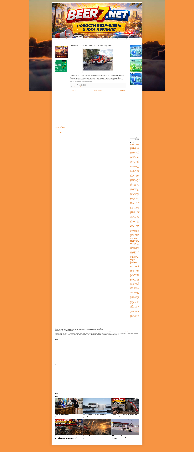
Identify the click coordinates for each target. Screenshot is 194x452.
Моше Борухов (133, 230)
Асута (138, 167)
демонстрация (133, 184)
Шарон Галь (132, 297)
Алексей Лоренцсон (134, 157)
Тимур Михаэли (133, 287)
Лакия (131, 208)
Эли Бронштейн (133, 303)
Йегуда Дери (132, 198)
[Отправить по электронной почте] (79, 85)
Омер (136, 247)
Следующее (73, 90)
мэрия (131, 233)
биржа (131, 171)
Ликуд (135, 217)
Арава (138, 162)
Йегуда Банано (136, 197)
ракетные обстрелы (134, 267)
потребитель (133, 257)
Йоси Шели (132, 199)
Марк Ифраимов (136, 218)
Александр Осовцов (134, 156)
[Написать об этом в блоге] (81, 85)
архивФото (132, 165)
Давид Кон (137, 180)
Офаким (135, 248)
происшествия (86, 86)
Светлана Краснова (134, 275)
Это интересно (134, 310)
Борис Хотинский (134, 172)
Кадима (138, 199)
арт (138, 163)
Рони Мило (137, 272)
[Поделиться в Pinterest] (85, 85)
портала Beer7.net (93, 328)
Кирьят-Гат (137, 200)
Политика (132, 255)
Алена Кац (133, 158)
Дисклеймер (112, 38)
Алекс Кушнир (133, 148)
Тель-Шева (132, 285)
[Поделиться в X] (82, 85)
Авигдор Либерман (134, 145)
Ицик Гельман (136, 193)
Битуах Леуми (136, 171)
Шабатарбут (137, 296)
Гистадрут (132, 179)
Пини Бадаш (133, 251)
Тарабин (137, 284)
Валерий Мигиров (134, 175)
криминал (132, 206)
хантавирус (132, 293)
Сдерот (132, 276)
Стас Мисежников (133, 283)
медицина (132, 221)
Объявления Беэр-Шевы (123, 38)
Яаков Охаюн (137, 315)
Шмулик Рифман (134, 301)
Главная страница (98, 90)
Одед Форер (136, 244)
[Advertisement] (61, 98)
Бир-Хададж (137, 170)
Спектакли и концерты (85, 38)
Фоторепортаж (133, 291)
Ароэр (135, 163)
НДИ (134, 234)
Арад (131, 163)
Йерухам (137, 198)
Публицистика (133, 263)
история (131, 193)
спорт (138, 282)
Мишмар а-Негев (136, 229)
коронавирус (133, 204)
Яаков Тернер (133, 316)
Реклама (104, 38)
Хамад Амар (136, 292)
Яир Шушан (136, 317)
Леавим (135, 208)
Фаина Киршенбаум (134, 289)
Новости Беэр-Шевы (63, 38)
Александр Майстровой (134, 154)
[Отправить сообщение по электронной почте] (77, 84)
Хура (135, 294)
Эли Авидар (137, 302)
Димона (134, 185)
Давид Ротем (133, 181)
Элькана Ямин (133, 307)
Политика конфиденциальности (61, 336)
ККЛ (131, 202)
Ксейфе (137, 206)
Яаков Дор (132, 315)
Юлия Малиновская (134, 314)
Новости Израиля (134, 241)
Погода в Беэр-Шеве (60, 126)
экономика (132, 302)
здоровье (135, 188)
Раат (131, 266)
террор (137, 285)
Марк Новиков (134, 220)
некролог (132, 235)
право (138, 257)
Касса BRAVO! (96, 38)
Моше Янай (137, 231)
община (131, 244)
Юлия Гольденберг (134, 312)
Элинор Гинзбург (134, 306)
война (135, 178)
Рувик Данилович (134, 274)
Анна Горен (133, 162)
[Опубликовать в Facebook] (84, 85)
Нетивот (132, 236)
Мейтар (137, 222)
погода (137, 251)
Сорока (132, 279)
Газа (138, 178)
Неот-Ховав (137, 235)
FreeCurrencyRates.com (60, 132)
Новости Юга (74, 38)
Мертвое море (133, 223)
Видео (131, 176)
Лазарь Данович (134, 207)
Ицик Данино (133, 194)
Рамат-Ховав (136, 269)
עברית (54, 38)
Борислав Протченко (134, 174)
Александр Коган (134, 153)
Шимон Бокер (137, 298)
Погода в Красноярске (60, 127)
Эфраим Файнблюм (134, 311)
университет (136, 288)
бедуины (132, 169)
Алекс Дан (137, 147)
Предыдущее (122, 90)
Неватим (137, 234)
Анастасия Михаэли (134, 161)
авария (132, 144)
